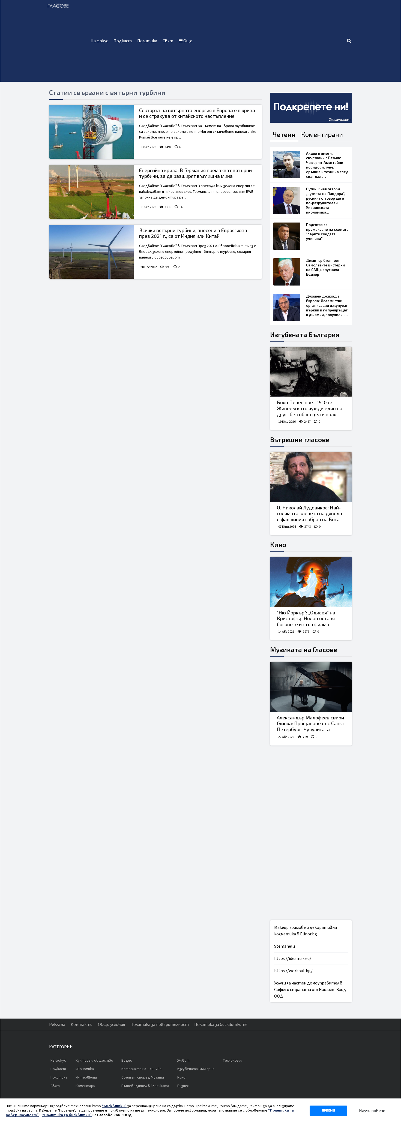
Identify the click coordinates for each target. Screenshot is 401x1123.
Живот (183, 1060)
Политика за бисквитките (220, 1025)
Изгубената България (304, 334)
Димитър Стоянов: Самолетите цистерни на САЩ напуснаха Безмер (325, 267)
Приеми (328, 1110)
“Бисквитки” (114, 1106)
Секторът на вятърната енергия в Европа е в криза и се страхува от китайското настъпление (197, 113)
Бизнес (183, 1086)
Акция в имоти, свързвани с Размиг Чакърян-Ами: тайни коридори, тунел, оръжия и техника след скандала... (327, 165)
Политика (147, 41)
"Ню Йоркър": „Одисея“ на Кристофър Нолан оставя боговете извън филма (306, 618)
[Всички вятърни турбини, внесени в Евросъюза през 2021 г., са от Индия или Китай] (91, 252)
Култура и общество (94, 1060)
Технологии (232, 1060)
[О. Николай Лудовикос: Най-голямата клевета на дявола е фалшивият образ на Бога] (311, 477)
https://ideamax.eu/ (292, 959)
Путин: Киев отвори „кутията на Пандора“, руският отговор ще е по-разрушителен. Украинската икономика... (325, 200)
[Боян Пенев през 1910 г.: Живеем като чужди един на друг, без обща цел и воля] (311, 372)
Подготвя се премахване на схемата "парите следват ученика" (327, 232)
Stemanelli (284, 946)
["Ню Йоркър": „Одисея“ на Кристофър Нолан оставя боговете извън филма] (311, 582)
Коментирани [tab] (322, 134)
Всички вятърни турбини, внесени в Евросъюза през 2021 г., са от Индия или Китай (193, 233)
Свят (168, 41)
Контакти (81, 1025)
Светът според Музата (142, 1077)
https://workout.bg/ (293, 971)
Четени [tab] (284, 134)
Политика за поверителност (159, 1025)
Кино (278, 544)
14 (180, 207)
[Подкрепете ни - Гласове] (311, 108)
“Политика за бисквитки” (67, 1115)
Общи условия (111, 1025)
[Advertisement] (270, 41)
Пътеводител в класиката (145, 1086)
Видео (126, 1060)
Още (187, 41)
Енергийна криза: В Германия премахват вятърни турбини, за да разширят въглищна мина (195, 173)
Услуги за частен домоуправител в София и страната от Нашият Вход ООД (310, 989)
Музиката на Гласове (303, 649)
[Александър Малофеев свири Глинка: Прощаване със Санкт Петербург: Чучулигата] (311, 687)
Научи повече (372, 1111)
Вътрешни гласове (299, 439)
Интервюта (86, 1077)
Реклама (57, 1025)
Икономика (85, 1069)
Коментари (85, 1086)
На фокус (99, 41)
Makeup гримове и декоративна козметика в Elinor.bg (305, 930)
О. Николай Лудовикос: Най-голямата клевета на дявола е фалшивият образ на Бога (309, 513)
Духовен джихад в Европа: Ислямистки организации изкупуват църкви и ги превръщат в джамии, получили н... (327, 305)
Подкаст (122, 41)
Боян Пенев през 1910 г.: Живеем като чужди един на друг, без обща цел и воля (309, 408)
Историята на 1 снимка (141, 1069)
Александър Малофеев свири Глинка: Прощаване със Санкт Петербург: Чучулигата (310, 723)
